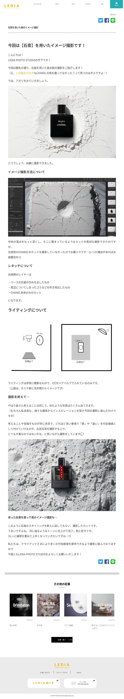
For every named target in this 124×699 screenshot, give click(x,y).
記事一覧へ (62, 640)
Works (79, 672)
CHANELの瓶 (44, 73)
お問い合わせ (45, 672)
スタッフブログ (61, 672)
